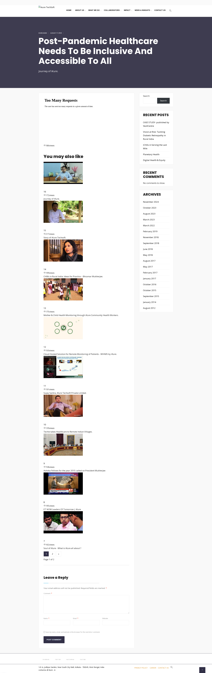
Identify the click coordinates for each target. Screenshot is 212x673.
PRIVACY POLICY (140, 668)
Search (146, 95)
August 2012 (149, 308)
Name (46, 618)
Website (105, 618)
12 (45, 346)
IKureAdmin (43, 33)
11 (45, 385)
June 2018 (148, 249)
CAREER (153, 668)
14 (45, 269)
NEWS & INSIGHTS (142, 10)
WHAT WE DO (94, 10)
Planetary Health (151, 154)
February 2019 (150, 231)
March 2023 (149, 219)
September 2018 (151, 243)
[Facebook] (155, 2)
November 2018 (151, 237)
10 (45, 424)
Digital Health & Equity (154, 160)
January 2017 (149, 278)
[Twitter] (159, 2)
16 (45, 191)
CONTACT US (160, 10)
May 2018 (148, 255)
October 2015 (149, 290)
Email (75, 618)
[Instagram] (163, 2)
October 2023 (149, 207)
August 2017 (149, 260)
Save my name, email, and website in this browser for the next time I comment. (73, 632)
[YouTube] (167, 2)
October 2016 (149, 284)
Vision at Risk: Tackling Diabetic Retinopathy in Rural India (154, 135)
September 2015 (151, 296)
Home (68, 10)
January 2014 (149, 302)
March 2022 (149, 225)
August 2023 (149, 213)
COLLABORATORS (112, 10)
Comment (48, 593)
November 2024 (151, 201)
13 (45, 308)
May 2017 (148, 266)
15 (45, 230)
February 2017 (150, 272)
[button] (170, 11)
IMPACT (127, 10)
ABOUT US (79, 10)
